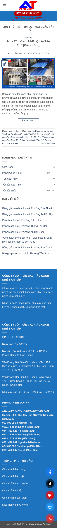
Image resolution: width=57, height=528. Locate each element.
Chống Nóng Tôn (40, 53)
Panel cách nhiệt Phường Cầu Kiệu (21, 220)
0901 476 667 (9, 442)
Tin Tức (28, 38)
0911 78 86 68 (10, 426)
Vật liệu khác (9, 190)
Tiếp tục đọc (28, 120)
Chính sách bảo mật (13, 476)
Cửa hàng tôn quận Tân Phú (23, 134)
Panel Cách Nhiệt (11, 173)
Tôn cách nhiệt (10, 178)
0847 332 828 (9, 430)
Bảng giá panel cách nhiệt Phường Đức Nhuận (27, 208)
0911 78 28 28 (10, 434)
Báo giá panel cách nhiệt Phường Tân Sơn (25, 253)
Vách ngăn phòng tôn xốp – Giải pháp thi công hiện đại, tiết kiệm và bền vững (27, 239)
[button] (4, 5)
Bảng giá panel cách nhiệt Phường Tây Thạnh (27, 247)
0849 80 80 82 (10, 446)
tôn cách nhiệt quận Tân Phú (28, 137)
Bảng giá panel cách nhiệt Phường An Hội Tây (27, 214)
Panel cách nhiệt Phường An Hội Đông (23, 232)
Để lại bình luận (48, 143)
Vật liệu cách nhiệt (12, 184)
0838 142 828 (9, 438)
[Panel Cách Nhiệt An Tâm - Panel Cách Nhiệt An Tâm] (28, 5)
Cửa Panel (8, 167)
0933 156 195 (19, 415)
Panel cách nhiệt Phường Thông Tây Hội (24, 226)
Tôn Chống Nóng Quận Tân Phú (30, 140)
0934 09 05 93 (10, 423)
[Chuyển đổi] (53, 173)
